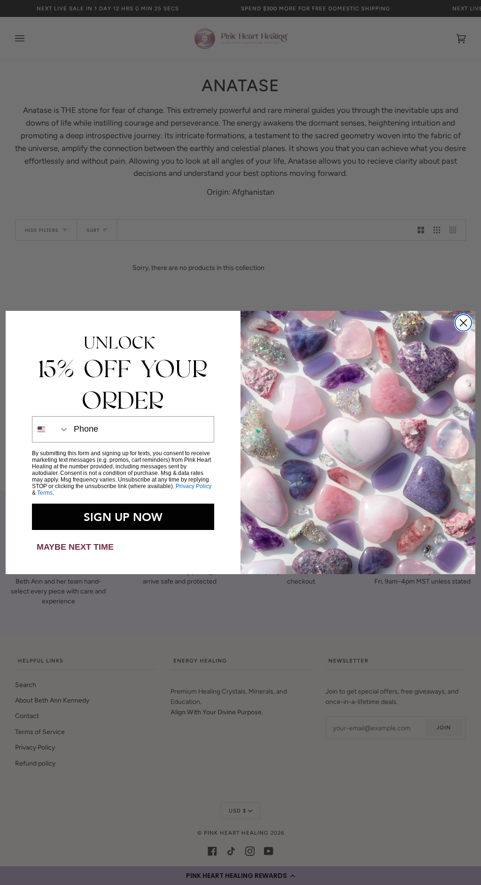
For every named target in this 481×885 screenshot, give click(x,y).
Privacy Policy (193, 486)
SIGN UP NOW (123, 516)
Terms (45, 493)
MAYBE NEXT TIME (75, 547)
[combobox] (50, 429)
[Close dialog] (463, 323)
